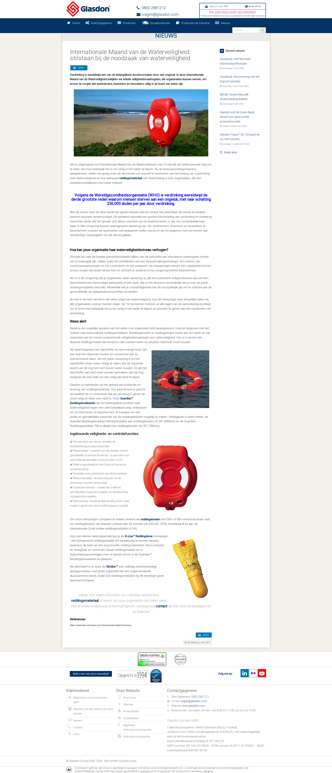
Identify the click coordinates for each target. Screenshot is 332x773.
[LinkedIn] (245, 673)
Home (76, 23)
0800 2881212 (153, 8)
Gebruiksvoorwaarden (136, 736)
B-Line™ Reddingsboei (139, 536)
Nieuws (225, 23)
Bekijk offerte (254, 6)
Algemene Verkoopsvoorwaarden (137, 727)
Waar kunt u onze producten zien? (90, 700)
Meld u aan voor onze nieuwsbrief (91, 673)
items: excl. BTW (218, 6)
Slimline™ (112, 566)
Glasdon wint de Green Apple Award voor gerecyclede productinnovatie (237, 117)
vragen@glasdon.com (159, 14)
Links (76, 734)
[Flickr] (253, 673)
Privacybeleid (131, 711)
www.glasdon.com (193, 705)
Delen (80, 67)
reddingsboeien (150, 519)
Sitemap (128, 704)
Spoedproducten (159, 23)
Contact (78, 727)
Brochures (129, 697)
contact (161, 606)
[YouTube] (262, 673)
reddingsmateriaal (131, 178)
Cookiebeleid (131, 718)
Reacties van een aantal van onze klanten (93, 711)
